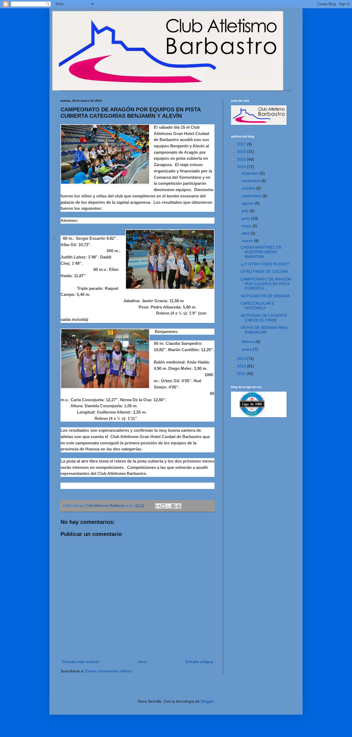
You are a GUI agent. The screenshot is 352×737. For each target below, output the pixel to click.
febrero (248, 341)
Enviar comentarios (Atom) (108, 671)
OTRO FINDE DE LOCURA (264, 271)
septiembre (252, 196)
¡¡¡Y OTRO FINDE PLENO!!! (265, 264)
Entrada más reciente (80, 661)
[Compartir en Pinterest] (179, 506)
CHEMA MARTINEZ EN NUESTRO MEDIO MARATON (261, 252)
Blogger (207, 701)
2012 (242, 366)
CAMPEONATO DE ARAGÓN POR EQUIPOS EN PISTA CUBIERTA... (266, 284)
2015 (242, 159)
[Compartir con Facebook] (173, 506)
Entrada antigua (199, 661)
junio (246, 218)
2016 (242, 151)
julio (246, 210)
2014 (242, 166)
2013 (242, 358)
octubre (249, 188)
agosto (248, 203)
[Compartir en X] (168, 506)
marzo (248, 240)
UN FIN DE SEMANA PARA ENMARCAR (264, 329)
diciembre (251, 173)
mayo (247, 226)
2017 (242, 144)
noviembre (251, 180)
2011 (241, 373)
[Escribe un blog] (163, 506)
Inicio (142, 661)
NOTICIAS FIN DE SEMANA (265, 296)
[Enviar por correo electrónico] (158, 506)
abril (246, 233)
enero (247, 349)
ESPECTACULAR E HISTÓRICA (257, 305)
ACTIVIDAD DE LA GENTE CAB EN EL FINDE (264, 317)
